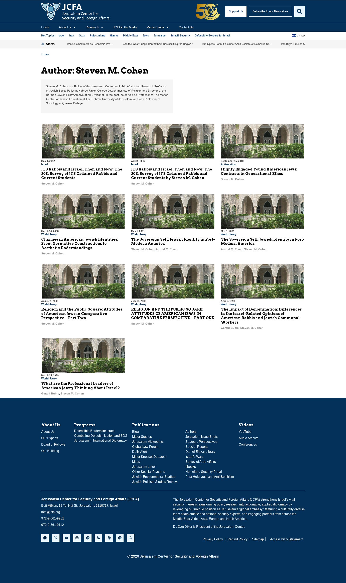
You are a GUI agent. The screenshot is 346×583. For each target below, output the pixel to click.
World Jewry (49, 234)
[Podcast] (109, 538)
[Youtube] (66, 538)
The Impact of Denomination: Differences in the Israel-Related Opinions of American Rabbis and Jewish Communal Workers (261, 315)
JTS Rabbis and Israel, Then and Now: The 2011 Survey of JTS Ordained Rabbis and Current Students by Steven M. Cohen (171, 173)
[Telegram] (88, 538)
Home (45, 27)
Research (92, 27)
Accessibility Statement (286, 539)
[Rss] (98, 538)
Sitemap (258, 539)
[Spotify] (120, 538)
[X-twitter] (55, 538)
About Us (65, 27)
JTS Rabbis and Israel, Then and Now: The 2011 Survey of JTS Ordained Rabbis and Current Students (81, 173)
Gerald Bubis (230, 327)
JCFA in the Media (125, 27)
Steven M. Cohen (52, 183)
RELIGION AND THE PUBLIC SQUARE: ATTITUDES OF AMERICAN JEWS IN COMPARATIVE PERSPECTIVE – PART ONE (172, 313)
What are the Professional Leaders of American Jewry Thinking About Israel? (80, 385)
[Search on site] (299, 11)
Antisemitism (229, 164)
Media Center (155, 27)
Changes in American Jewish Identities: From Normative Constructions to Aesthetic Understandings (79, 243)
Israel (44, 164)
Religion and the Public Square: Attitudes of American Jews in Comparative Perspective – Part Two (81, 313)
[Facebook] (45, 538)
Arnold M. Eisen (166, 249)
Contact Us (186, 27)
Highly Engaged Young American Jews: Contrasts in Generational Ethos (259, 171)
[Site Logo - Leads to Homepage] (75, 11)
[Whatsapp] (130, 538)
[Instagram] (77, 538)
